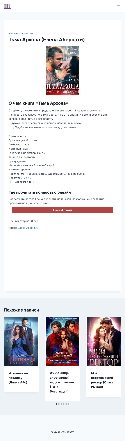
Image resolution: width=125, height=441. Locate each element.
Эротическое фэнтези (21, 33)
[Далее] (116, 359)
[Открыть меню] (118, 6)
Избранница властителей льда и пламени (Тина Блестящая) (62, 382)
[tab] (56, 404)
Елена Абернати (28, 227)
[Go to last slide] (9, 359)
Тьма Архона (63, 210)
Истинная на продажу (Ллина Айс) (18, 377)
